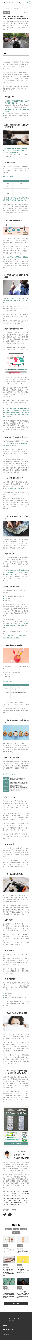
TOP (4, 8)
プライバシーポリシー (8, 1329)
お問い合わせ (6, 1334)
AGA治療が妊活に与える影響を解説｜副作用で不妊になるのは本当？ (15, 637)
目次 (6, 53)
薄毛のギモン (17, 8)
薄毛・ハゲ (9, 8)
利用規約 (5, 1325)
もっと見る (16, 1303)
